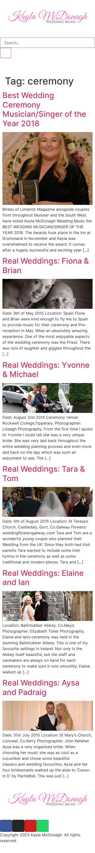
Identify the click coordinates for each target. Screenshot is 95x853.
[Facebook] (6, 826)
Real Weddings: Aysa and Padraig (40, 687)
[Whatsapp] (43, 826)
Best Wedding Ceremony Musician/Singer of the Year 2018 (44, 109)
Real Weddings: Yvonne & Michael (46, 369)
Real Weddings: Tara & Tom (43, 473)
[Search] (5, 53)
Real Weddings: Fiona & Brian (45, 265)
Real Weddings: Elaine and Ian (43, 577)
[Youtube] (30, 826)
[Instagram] (18, 826)
